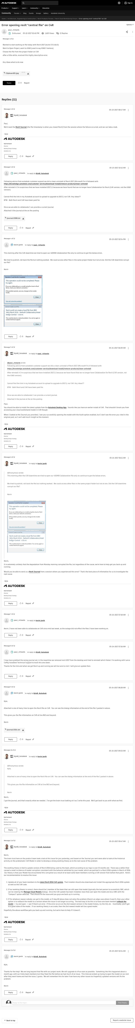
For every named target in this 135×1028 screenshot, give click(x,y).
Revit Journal (21, 127)
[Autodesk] (9, 3)
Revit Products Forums (45, 19)
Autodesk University (58, 13)
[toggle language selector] (119, 3)
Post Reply (122, 1003)
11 (11, 840)
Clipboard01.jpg (12, 73)
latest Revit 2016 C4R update (51, 882)
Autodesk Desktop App (57, 407)
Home (4, 19)
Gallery (45, 13)
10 (11, 750)
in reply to (38, 173)
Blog (24, 13)
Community (6, 13)
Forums (16, 13)
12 (11, 950)
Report (26, 83)
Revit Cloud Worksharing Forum (66, 19)
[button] (132, 31)
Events (31, 13)
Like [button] (19, 83)
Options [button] (129, 25)
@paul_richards (13, 363)
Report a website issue (122, 1020)
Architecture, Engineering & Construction (22, 19)
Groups (38, 13)
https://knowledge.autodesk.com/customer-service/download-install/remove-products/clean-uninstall (46, 184)
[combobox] (39, 3)
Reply (9, 83)
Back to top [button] (10, 1020)
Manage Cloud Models (33, 892)
